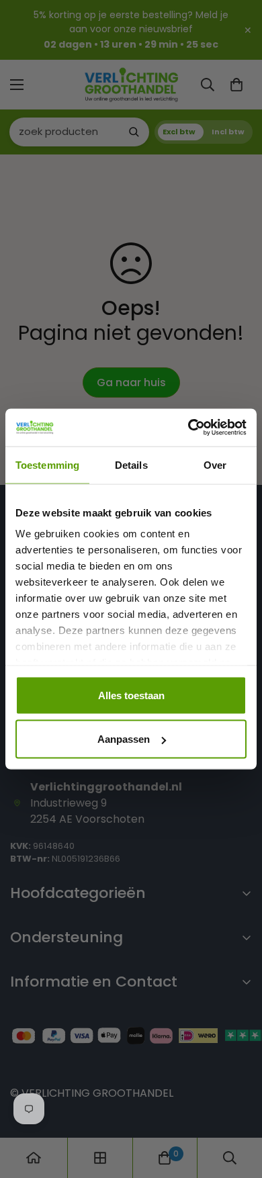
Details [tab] (131, 464)
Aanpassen (123, 739)
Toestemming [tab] (47, 464)
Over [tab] (215, 464)
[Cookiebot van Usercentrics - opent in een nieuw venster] (188, 428)
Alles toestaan (131, 694)
